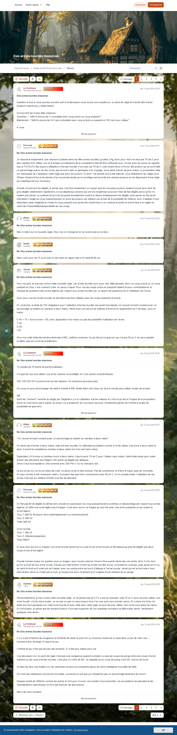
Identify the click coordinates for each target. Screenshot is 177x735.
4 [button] (151, 79)
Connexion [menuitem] (140, 5)
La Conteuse (29, 88)
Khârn (26, 218)
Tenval (26, 269)
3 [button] (146, 79)
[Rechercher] (156, 68)
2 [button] (141, 79)
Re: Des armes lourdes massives (34, 153)
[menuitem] (18, 4)
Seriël (26, 243)
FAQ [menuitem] (48, 5)
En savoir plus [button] (81, 730)
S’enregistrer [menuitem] (156, 5)
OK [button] (163, 730)
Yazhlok (27, 584)
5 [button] (156, 79)
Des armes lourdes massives (32, 95)
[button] (161, 79)
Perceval (27, 145)
